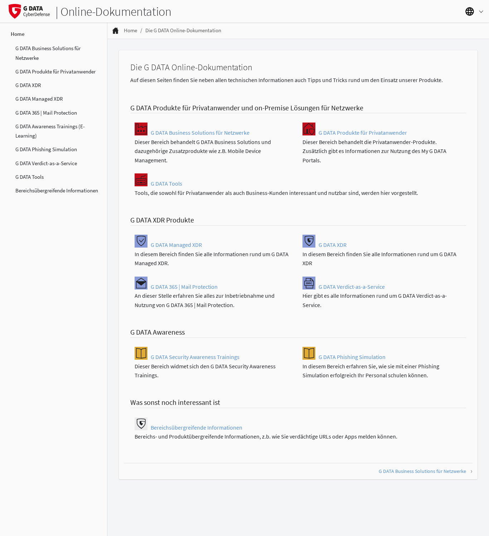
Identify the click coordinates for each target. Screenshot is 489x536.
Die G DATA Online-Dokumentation (183, 30)
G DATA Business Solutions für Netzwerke (48, 53)
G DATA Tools (29, 176)
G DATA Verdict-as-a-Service (46, 162)
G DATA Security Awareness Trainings (195, 356)
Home (18, 33)
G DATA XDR (28, 85)
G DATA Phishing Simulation (46, 149)
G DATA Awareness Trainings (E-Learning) (50, 131)
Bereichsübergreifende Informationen (56, 190)
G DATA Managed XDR (39, 98)
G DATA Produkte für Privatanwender (55, 71)
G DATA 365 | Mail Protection (46, 112)
